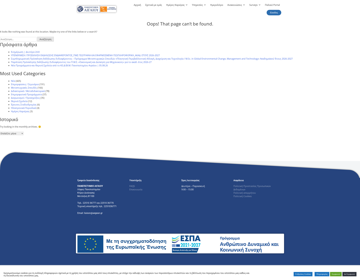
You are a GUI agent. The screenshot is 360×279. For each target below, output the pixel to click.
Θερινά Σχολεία (19, 101)
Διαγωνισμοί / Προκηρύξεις (25, 97)
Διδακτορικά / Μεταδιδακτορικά (28, 91)
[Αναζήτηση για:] (18, 39)
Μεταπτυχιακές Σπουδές (24, 87)
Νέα (13, 80)
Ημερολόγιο (216, 4)
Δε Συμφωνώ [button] (349, 274)
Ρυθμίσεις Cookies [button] (303, 274)
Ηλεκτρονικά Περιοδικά (23, 108)
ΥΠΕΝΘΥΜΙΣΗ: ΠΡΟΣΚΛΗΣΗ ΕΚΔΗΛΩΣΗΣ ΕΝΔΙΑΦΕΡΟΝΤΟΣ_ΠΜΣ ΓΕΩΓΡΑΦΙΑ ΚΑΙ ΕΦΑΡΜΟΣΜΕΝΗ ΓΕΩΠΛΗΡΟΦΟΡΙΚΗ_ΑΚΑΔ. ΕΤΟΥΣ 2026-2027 (85, 55)
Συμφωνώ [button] (336, 274)
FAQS (132, 186)
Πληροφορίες (322, 274)
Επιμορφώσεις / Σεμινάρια (25, 84)
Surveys (253, 4)
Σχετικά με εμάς (153, 4)
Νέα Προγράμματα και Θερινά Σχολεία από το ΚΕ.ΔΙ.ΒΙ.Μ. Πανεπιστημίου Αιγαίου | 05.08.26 (59, 65)
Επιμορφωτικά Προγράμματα (26, 94)
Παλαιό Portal (272, 4)
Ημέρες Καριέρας (175, 4)
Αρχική (137, 4)
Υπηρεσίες (197, 4)
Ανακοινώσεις (234, 4)
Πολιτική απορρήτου (244, 192)
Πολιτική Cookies (242, 196)
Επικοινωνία (135, 189)
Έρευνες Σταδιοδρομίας (24, 104)
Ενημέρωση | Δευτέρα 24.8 (25, 51)
